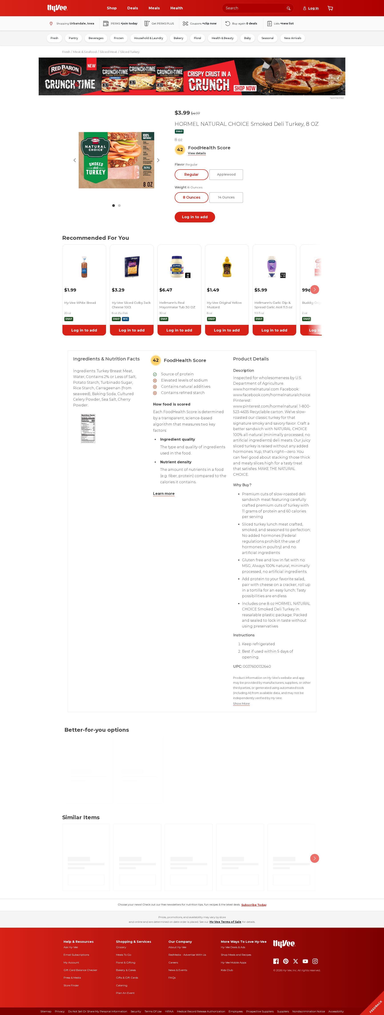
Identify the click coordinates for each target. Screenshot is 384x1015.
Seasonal (268, 38)
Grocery (121, 947)
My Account (71, 962)
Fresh (54, 38)
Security (136, 1011)
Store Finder (71, 985)
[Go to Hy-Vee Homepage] (58, 8)
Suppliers (283, 1011)
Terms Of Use (153, 1011)
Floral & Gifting (125, 962)
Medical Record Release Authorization (201, 1011)
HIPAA (169, 1011)
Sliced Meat (108, 52)
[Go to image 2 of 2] (119, 205)
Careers (173, 962)
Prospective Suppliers (260, 1011)
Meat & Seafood (85, 52)
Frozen (119, 38)
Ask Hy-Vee (71, 947)
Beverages (96, 38)
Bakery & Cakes (126, 970)
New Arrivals (292, 38)
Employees (236, 1011)
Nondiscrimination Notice (308, 1011)
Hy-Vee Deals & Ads (233, 947)
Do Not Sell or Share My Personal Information (97, 1011)
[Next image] (158, 160)
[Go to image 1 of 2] (113, 205)
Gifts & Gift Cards (127, 977)
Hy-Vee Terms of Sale (225, 921)
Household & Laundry (148, 38)
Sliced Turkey (130, 52)
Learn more (164, 494)
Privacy (60, 1011)
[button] (197, 153)
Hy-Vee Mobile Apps (233, 962)
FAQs (172, 977)
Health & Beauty (223, 38)
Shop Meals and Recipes (236, 954)
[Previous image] (74, 160)
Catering (121, 985)
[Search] (288, 8)
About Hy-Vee (177, 947)
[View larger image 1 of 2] (116, 160)
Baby (247, 38)
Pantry (73, 38)
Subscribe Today (253, 905)
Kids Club (227, 970)
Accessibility (336, 1011)
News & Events (177, 970)
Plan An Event (125, 993)
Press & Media (72, 977)
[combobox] (258, 8)
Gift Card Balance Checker (80, 970)
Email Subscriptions (76, 954)
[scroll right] (314, 289)
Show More (241, 703)
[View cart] (330, 8)
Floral (197, 38)
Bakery (178, 38)
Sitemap (45, 1011)
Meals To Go (123, 954)
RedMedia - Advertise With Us (187, 954)
